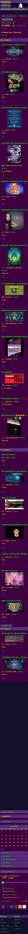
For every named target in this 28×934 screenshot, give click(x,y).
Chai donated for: (14, 876)
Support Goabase (5, 901)
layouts (3, 922)
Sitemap (4, 928)
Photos (17, 922)
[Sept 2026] (26, 826)
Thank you (22, 901)
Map (16, 59)
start (2, 919)
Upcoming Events (9, 15)
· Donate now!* (9, 888)
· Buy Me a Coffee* (10, 894)
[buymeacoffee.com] (14, 897)
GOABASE (6, 2)
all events (18, 919)
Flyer (16, 925)
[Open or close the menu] (26, 1)
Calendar (23, 15)
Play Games (5, 931)
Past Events (7, 19)
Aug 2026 (14, 826)
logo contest (5, 925)
